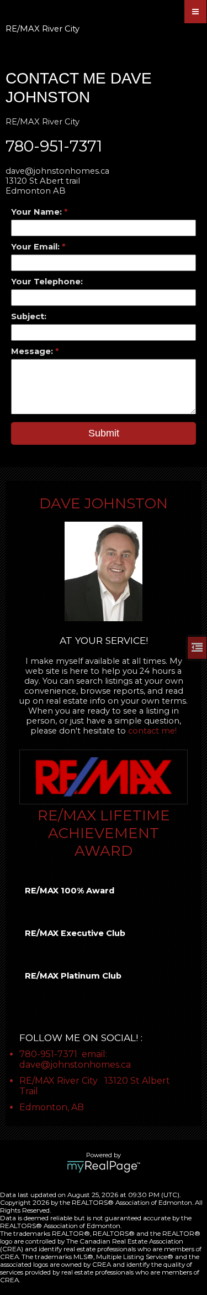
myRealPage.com (103, 1166)
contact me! (152, 731)
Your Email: (36, 247)
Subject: (28, 316)
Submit (103, 433)
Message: (33, 351)
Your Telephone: (47, 282)
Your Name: (37, 212)
